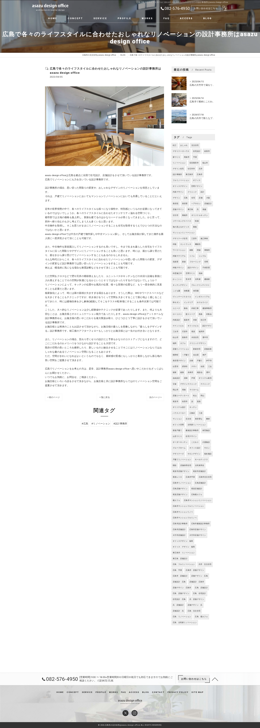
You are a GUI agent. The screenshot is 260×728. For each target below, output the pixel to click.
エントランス (185, 244)
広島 (185, 198)
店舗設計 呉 (178, 611)
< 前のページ (53, 397)
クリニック (192, 192)
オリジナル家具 (205, 378)
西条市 (185, 337)
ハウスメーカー (179, 413)
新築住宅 (196, 349)
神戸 (204, 355)
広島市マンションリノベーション (197, 500)
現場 (196, 221)
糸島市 (190, 372)
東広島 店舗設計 (180, 558)
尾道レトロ (177, 477)
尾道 (193, 331)
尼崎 (185, 378)
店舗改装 (208, 349)
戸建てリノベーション (182, 459)
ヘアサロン (196, 203)
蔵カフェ (176, 500)
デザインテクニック (188, 384)
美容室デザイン (179, 361)
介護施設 (206, 442)
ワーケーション (179, 250)
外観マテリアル (179, 256)
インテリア (188, 302)
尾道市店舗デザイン (181, 471)
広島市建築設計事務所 (200, 524)
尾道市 (175, 401)
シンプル (202, 256)
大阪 (208, 198)
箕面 (199, 401)
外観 (174, 244)
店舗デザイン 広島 (199, 576)
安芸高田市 (194, 163)
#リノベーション (100, 423)
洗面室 (175, 262)
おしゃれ (184, 145)
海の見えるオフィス (181, 227)
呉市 (200, 169)
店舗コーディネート (181, 396)
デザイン (176, 198)
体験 (191, 250)
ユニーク (176, 308)
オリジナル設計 (179, 407)
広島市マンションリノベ (183, 512)
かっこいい (177, 279)
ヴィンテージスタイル (182, 297)
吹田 (202, 366)
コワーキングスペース (182, 221)
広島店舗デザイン (180, 489)
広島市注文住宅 (205, 477)
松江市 (203, 320)
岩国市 (207, 151)
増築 (198, 250)
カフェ (183, 343)
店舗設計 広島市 (196, 582)
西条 (200, 314)
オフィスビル (193, 326)
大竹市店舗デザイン (197, 535)
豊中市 (205, 337)
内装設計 (176, 320)
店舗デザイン (178, 209)
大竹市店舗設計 (179, 535)
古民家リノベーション (197, 425)
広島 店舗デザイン (181, 593)
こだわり (195, 442)
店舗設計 (208, 203)
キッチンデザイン (180, 285)
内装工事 (195, 308)
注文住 (188, 419)
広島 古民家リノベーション (185, 622)
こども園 (176, 291)
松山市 (175, 337)
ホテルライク (202, 302)
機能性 (198, 244)
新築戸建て (177, 430)
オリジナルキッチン (199, 215)
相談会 (200, 372)
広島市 (199, 174)
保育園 (196, 291)
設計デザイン (193, 268)
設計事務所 (177, 174)
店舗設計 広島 (179, 582)
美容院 (175, 203)
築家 (174, 372)
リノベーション (179, 163)
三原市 (194, 238)
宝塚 (174, 384)
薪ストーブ (190, 314)
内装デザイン (178, 192)
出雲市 (175, 366)
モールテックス (201, 459)
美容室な (198, 419)
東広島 (190, 209)
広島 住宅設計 (199, 593)
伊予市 (209, 361)
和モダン (176, 302)
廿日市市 (191, 169)
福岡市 (201, 331)
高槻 (195, 227)
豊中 (208, 372)
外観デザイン (178, 268)
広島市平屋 (190, 477)
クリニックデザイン (198, 343)
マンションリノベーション (184, 233)
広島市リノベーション (182, 483)
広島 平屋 (177, 570)
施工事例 (204, 238)
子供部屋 (206, 268)
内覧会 (209, 314)
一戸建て (185, 355)
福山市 (205, 163)
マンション (177, 419)
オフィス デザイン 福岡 (184, 547)
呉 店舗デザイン (196, 599)
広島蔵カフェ (196, 494)
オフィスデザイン (180, 186)
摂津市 (185, 366)
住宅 (193, 198)
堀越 (204, 209)
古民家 (198, 279)
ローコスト (177, 314)
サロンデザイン (194, 454)
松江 (174, 145)
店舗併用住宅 (185, 465)
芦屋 (193, 378)
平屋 (195, 157)
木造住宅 (195, 337)
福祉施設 (208, 454)
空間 (206, 262)
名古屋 (196, 355)
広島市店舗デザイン (197, 529)
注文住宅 (195, 145)
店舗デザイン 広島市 (182, 588)
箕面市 (186, 320)
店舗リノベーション (181, 349)
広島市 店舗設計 (180, 576)
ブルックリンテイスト (200, 285)
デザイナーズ (178, 454)
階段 (174, 465)
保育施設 (206, 430)
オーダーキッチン (180, 442)
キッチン (193, 407)
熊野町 (175, 355)
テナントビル (178, 326)
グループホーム (179, 448)
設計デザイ (207, 326)
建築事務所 (207, 308)
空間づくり (190, 273)
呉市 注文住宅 (205, 564)
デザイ (194, 366)
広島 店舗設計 (201, 588)
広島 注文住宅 (194, 611)
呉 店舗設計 (178, 605)
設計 (202, 192)
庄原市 (185, 331)
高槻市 (185, 215)
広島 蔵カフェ (201, 617)
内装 (195, 320)
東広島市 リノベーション (184, 553)
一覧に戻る (104, 397)
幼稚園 (186, 291)
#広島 (85, 423)
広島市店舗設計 (179, 529)
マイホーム (194, 390)
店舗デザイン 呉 (195, 605)
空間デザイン (196, 186)
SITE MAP (197, 692)
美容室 (185, 203)
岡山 (202, 396)
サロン (207, 448)
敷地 (185, 308)
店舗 (200, 198)
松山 (195, 396)
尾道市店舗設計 (199, 471)
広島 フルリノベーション (184, 564)
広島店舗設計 (200, 483)
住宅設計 (196, 151)
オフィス (196, 180)
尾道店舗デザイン (180, 494)
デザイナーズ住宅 (180, 238)
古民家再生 (199, 465)
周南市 (186, 157)
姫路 (182, 372)
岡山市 (175, 390)
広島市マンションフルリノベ (185, 518)
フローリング (195, 262)
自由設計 (176, 378)
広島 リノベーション (182, 617)
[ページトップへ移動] (215, 679)
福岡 (174, 343)
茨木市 (188, 279)
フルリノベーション (181, 180)
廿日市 (175, 215)
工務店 (192, 413)
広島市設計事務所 (180, 524)
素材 (208, 419)
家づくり (176, 157)
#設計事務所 (120, 423)
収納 (200, 273)
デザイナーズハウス (181, 151)
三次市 (175, 331)
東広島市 (189, 174)
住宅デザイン (191, 436)
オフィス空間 (178, 425)
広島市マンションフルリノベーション (188, 506)
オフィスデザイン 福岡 (183, 541)
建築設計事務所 (192, 430)
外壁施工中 (177, 273)
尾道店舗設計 (196, 489)
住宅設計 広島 (179, 599)
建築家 (207, 279)
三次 (210, 366)
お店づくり (177, 436)
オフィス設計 (194, 448)
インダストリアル (202, 297)
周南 (184, 390)
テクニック (205, 384)
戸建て (199, 361)
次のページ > (155, 397)
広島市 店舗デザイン (195, 570)
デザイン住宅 (178, 169)
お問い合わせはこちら (206, 8)
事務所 (207, 250)
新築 (184, 262)
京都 (191, 361)
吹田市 (185, 401)
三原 (200, 413)
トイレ (192, 256)
